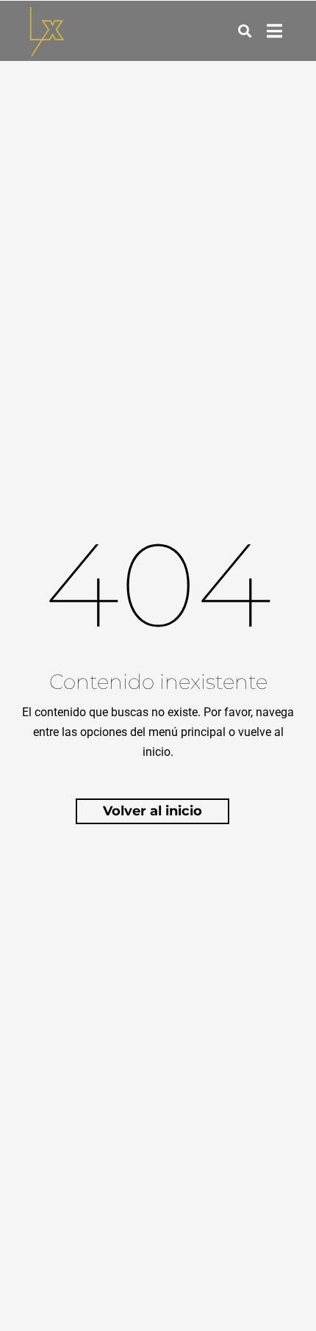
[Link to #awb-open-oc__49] (244, 30)
